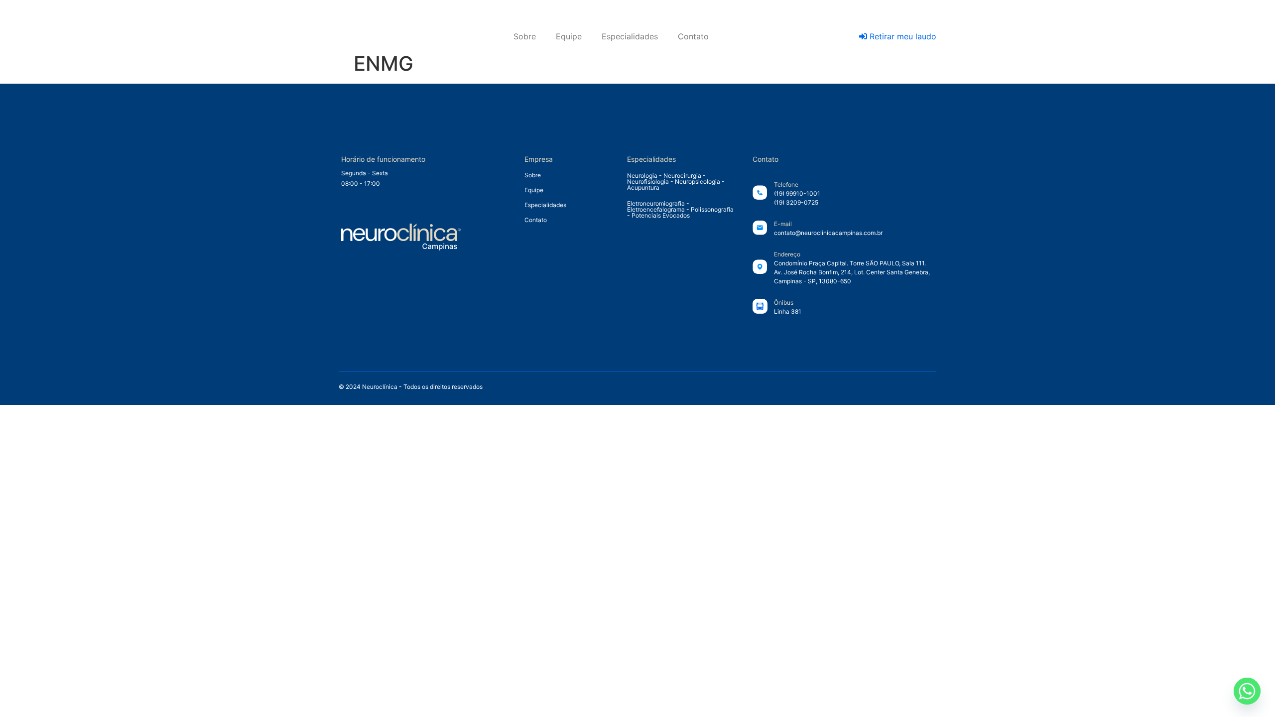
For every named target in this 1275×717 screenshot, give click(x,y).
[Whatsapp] (1247, 691)
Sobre (524, 36)
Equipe (569, 36)
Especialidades (630, 36)
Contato (693, 36)
